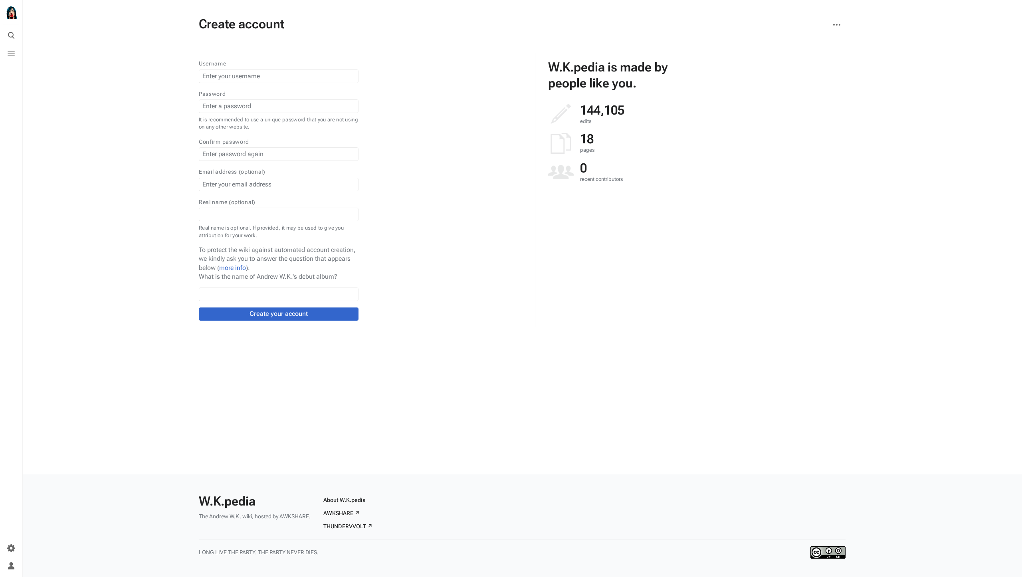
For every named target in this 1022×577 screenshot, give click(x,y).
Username (212, 63)
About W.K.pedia (344, 500)
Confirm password (224, 142)
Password (212, 94)
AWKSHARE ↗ (341, 513)
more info (232, 268)
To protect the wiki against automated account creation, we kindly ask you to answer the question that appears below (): (277, 259)
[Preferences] (11, 548)
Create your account (279, 313)
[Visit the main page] (11, 13)
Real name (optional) (227, 202)
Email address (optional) (232, 172)
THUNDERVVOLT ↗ (347, 526)
